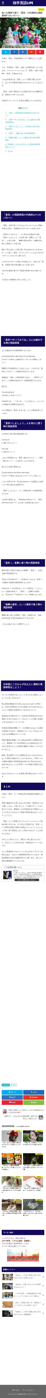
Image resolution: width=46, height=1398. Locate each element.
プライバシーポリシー (28, 1390)
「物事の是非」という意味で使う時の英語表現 (22, 139)
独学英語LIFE (23, 3)
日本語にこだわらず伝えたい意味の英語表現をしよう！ (22, 145)
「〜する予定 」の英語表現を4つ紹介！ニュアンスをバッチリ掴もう (27, 1294)
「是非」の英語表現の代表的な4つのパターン (22, 114)
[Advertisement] (23, 181)
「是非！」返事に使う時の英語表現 (20, 133)
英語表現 (6, 1085)
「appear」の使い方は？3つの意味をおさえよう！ (27, 1285)
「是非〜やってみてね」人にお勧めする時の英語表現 (22, 121)
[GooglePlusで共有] (31, 52)
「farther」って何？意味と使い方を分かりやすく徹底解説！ (27, 1313)
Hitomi (14, 1085)
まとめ (9, 151)
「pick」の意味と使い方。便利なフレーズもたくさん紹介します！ (27, 1304)
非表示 (25, 108)
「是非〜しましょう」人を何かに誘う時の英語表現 (22, 128)
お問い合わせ (15, 1390)
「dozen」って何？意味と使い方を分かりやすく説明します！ (27, 1276)
